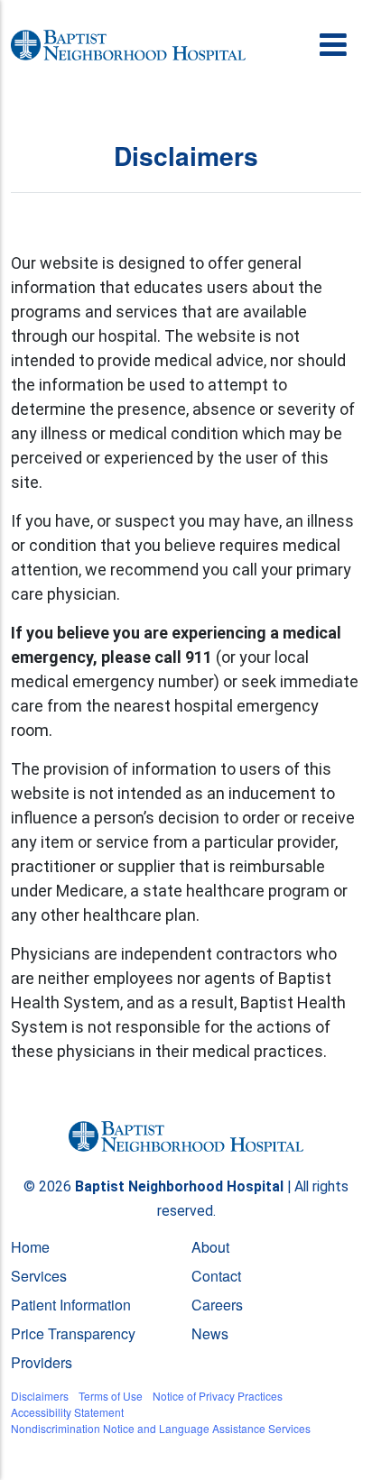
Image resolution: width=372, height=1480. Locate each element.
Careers (217, 1304)
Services (39, 1275)
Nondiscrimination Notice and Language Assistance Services (161, 1428)
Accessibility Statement (67, 1412)
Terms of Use (111, 1395)
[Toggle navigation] (334, 45)
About (210, 1246)
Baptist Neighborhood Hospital (179, 1186)
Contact (216, 1275)
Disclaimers (40, 1395)
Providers (41, 1362)
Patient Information (71, 1304)
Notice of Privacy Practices (218, 1395)
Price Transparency (73, 1333)
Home (30, 1246)
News (209, 1333)
